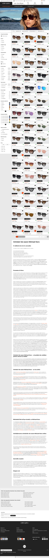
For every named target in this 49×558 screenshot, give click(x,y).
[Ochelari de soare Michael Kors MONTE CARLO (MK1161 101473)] (30, 100)
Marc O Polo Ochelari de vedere (6, 505)
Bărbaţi (3, 42)
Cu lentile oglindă (4, 134)
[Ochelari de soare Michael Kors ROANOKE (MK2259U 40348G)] (43, 188)
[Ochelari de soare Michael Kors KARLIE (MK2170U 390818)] (30, 49)
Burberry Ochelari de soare (27, 497)
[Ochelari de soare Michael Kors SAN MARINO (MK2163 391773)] (18, 125)
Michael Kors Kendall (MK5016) (26, 382)
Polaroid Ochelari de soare (5, 497)
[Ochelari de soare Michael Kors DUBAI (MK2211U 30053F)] (30, 188)
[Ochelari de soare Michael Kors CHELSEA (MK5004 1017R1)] (18, 62)
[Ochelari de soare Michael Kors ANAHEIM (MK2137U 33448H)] (18, 113)
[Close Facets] (5, 31)
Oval (2, 74)
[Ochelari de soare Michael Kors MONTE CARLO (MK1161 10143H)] (43, 125)
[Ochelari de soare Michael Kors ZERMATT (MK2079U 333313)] (30, 75)
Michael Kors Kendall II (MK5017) (36, 383)
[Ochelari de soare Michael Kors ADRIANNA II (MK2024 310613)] (18, 37)
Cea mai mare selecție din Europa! (7, 0)
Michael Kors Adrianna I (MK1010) (22, 394)
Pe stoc (3, 57)
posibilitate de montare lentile (5, 130)
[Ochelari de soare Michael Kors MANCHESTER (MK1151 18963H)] (43, 138)
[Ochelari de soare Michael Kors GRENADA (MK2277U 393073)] (30, 37)
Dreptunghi (3, 76)
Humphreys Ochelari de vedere (6, 504)
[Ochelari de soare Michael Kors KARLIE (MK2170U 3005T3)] (43, 75)
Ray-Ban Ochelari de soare (5, 492)
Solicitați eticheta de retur (21, 531)
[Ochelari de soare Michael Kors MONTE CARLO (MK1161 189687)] (43, 100)
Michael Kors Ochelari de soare (28, 493)
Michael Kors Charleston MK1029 (36, 454)
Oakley (46, 323)
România (43, 0)
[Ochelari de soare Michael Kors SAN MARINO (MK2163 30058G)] (18, 163)
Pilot (2, 71)
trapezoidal (3, 98)
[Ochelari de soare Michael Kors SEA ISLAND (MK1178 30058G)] (30, 226)
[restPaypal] (6, 539)
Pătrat (3, 68)
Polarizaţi (3, 132)
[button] (6, 3)
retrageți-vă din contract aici (6, 550)
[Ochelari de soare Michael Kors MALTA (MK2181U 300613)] (18, 214)
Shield (3, 79)
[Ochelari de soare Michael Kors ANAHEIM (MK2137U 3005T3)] (30, 87)
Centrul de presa (3, 529)
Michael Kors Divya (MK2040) (28, 414)
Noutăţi (3, 54)
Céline (36, 310)
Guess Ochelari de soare (27, 494)
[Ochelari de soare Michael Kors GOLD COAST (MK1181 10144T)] (18, 188)
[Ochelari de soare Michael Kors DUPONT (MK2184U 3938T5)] (30, 214)
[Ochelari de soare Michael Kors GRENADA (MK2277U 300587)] (18, 151)
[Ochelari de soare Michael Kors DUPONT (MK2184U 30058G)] (43, 163)
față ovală (3, 93)
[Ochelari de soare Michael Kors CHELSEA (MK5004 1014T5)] (43, 49)
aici (25, 517)
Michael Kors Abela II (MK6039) (18, 414)
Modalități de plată (20, 529)
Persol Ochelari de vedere (29, 501)
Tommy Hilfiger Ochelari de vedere (30, 505)
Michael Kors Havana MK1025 (17, 453)
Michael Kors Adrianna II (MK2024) (32, 394)
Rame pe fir (4, 85)
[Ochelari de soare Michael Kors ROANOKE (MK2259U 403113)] (43, 201)
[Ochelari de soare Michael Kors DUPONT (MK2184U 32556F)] (43, 226)
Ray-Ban (43, 323)
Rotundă (3, 95)
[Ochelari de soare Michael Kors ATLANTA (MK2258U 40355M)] (30, 201)
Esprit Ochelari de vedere (29, 506)
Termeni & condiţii (3, 552)
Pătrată (3, 96)
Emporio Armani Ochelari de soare (28, 492)
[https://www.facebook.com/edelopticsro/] (43, 539)
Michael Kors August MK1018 (41, 452)
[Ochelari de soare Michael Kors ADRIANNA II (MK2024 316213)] (18, 87)
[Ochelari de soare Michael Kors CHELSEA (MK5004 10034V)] (30, 113)
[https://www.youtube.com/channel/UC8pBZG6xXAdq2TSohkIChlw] (47, 539)
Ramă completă (4, 84)
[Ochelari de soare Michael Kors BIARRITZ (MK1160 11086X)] (43, 151)
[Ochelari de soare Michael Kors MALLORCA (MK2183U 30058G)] (30, 138)
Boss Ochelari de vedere (28, 504)
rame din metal (22, 379)
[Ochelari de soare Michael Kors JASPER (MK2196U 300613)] (18, 201)
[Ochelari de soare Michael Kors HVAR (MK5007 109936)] (18, 75)
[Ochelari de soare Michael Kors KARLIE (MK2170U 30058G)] (18, 100)
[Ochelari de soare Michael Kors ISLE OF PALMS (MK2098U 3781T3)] (18, 176)
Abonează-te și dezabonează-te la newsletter (39, 530)
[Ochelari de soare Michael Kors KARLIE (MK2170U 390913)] (30, 125)
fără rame (3, 87)
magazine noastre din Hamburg (26, 444)
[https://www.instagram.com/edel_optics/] (45, 539)
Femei (3, 40)
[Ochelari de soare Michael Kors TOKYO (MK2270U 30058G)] (18, 226)
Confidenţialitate (9, 552)
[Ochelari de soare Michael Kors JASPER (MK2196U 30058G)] (43, 214)
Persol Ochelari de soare (5, 494)
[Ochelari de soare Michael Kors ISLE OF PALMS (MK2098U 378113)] (43, 62)
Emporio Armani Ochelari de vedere (6, 506)
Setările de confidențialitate (5, 530)
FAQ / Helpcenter (35, 529)
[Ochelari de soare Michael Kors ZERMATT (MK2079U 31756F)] (30, 176)
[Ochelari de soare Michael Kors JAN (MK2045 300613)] (18, 138)
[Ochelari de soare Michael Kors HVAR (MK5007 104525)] (43, 87)
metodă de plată (39, 455)
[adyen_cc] (1, 539)
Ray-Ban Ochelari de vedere (5, 501)
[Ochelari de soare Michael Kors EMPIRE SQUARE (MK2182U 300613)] (43, 176)
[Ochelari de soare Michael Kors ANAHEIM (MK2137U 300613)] (30, 62)
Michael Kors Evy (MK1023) (22, 386)
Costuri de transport (20, 530)
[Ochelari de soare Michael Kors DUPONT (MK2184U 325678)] (30, 163)
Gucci (14, 324)
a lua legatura (3, 531)
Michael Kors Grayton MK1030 (42, 453)
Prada (17, 324)
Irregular (3, 73)
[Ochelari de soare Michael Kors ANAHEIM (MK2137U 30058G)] (43, 113)
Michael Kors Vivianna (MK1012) (18, 376)
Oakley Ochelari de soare (5, 493)
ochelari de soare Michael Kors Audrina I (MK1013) (39, 413)
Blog (33, 531)
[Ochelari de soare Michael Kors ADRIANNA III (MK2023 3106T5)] (43, 37)
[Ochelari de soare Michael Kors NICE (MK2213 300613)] (30, 151)
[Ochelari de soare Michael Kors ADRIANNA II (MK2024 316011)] (18, 49)
